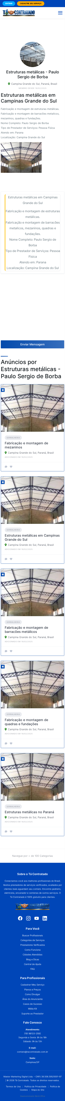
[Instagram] (28, 917)
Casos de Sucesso (32, 1004)
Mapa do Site (37, 1090)
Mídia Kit (32, 1008)
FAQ (32, 969)
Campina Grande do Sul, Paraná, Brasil (34, 83)
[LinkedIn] (45, 917)
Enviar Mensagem (32, 344)
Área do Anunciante (32, 999)
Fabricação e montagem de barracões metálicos (26, 630)
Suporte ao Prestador (32, 1013)
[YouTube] (36, 917)
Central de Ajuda (32, 964)
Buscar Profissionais (32, 935)
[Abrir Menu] (60, 12)
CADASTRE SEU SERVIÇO (30, 3)
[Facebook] (20, 917)
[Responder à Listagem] (6, 467)
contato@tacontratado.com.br (32, 1052)
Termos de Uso (13, 1086)
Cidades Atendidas (32, 954)
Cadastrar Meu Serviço (32, 984)
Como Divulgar (32, 994)
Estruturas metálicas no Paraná (29, 812)
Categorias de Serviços (32, 940)
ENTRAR (8, 3)
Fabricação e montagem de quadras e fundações (26, 722)
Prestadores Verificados (32, 945)
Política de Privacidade (35, 1086)
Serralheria (13, 438)
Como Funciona (33, 949)
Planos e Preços (32, 989)
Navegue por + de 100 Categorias (32, 855)
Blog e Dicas (32, 959)
